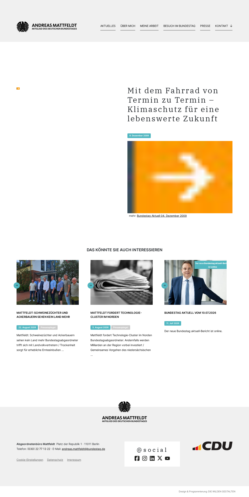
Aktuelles (108, 25)
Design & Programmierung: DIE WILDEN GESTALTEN (207, 491)
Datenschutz (55, 459)
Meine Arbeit (149, 25)
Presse (205, 25)
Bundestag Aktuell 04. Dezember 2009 (162, 215)
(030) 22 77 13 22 (38, 448)
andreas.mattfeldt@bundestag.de (83, 448)
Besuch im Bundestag (179, 25)
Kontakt (221, 25)
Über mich (127, 25)
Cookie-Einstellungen (30, 459)
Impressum (74, 459)
